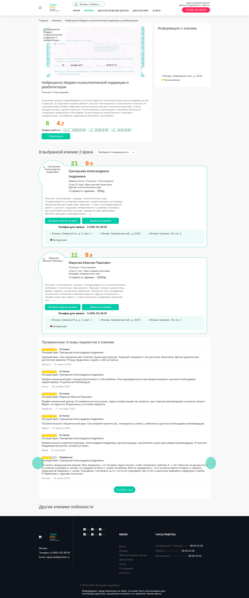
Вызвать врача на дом (63, 220)
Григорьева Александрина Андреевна (81, 352)
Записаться (56, 136)
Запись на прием (100, 220)
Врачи (76, 10)
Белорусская (59, 240)
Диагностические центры (113, 10)
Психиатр (46, 92)
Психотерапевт (61, 92)
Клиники (89, 10)
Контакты (124, 572)
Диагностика (141, 10)
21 (74, 163)
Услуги (157, 10)
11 (74, 254)
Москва (43, 548)
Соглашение (126, 568)
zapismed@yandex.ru (54, 557)
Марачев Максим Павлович (90, 262)
